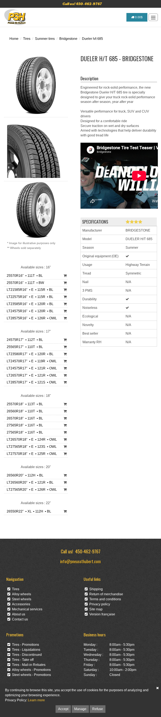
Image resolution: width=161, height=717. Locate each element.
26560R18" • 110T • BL (24, 411)
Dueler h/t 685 (92, 38)
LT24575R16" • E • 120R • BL (29, 311)
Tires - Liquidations (25, 649)
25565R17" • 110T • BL (24, 347)
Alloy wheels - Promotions (30, 670)
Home (13, 38)
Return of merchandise (105, 594)
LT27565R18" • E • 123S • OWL (31, 446)
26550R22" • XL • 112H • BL (28, 511)
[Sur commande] (65, 275)
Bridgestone (68, 38)
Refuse (97, 709)
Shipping (95, 589)
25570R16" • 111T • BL (24, 275)
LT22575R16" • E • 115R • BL (29, 297)
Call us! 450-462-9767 (82, 3)
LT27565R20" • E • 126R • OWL (31, 489)
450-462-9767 (87, 551)
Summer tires (45, 38)
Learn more (36, 700)
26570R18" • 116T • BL (24, 418)
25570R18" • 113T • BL (24, 404)
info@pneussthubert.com (80, 561)
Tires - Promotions (24, 644)
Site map (95, 609)
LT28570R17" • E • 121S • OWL (31, 382)
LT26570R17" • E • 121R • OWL (31, 375)
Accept (63, 709)
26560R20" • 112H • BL (24, 475)
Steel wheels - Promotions (30, 675)
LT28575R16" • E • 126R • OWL (31, 318)
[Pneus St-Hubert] (15, 17)
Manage (80, 709)
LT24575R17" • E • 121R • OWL (31, 368)
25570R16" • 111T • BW (24, 283)
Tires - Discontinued (26, 654)
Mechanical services (26, 609)
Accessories (20, 604)
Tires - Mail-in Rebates (27, 665)
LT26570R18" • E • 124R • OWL (31, 439)
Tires (26, 38)
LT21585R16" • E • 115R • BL (29, 289)
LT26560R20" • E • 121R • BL (29, 482)
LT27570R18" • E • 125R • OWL (31, 454)
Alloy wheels (20, 594)
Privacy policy (99, 604)
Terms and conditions (104, 599)
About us (17, 614)
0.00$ (138, 17)
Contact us (19, 619)
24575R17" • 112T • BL (24, 340)
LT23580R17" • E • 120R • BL (29, 354)
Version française (101, 614)
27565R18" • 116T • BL (24, 425)
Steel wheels (20, 599)
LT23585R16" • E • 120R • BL (29, 304)
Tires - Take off (22, 659)
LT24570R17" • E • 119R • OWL (31, 361)
